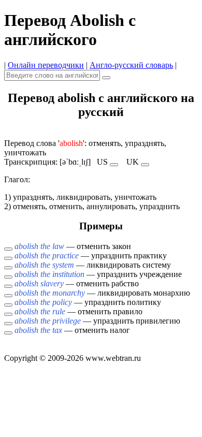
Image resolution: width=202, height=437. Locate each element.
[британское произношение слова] (145, 164)
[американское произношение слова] (114, 164)
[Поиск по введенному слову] (106, 77)
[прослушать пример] (8, 249)
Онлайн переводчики (46, 65)
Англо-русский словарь (131, 65)
